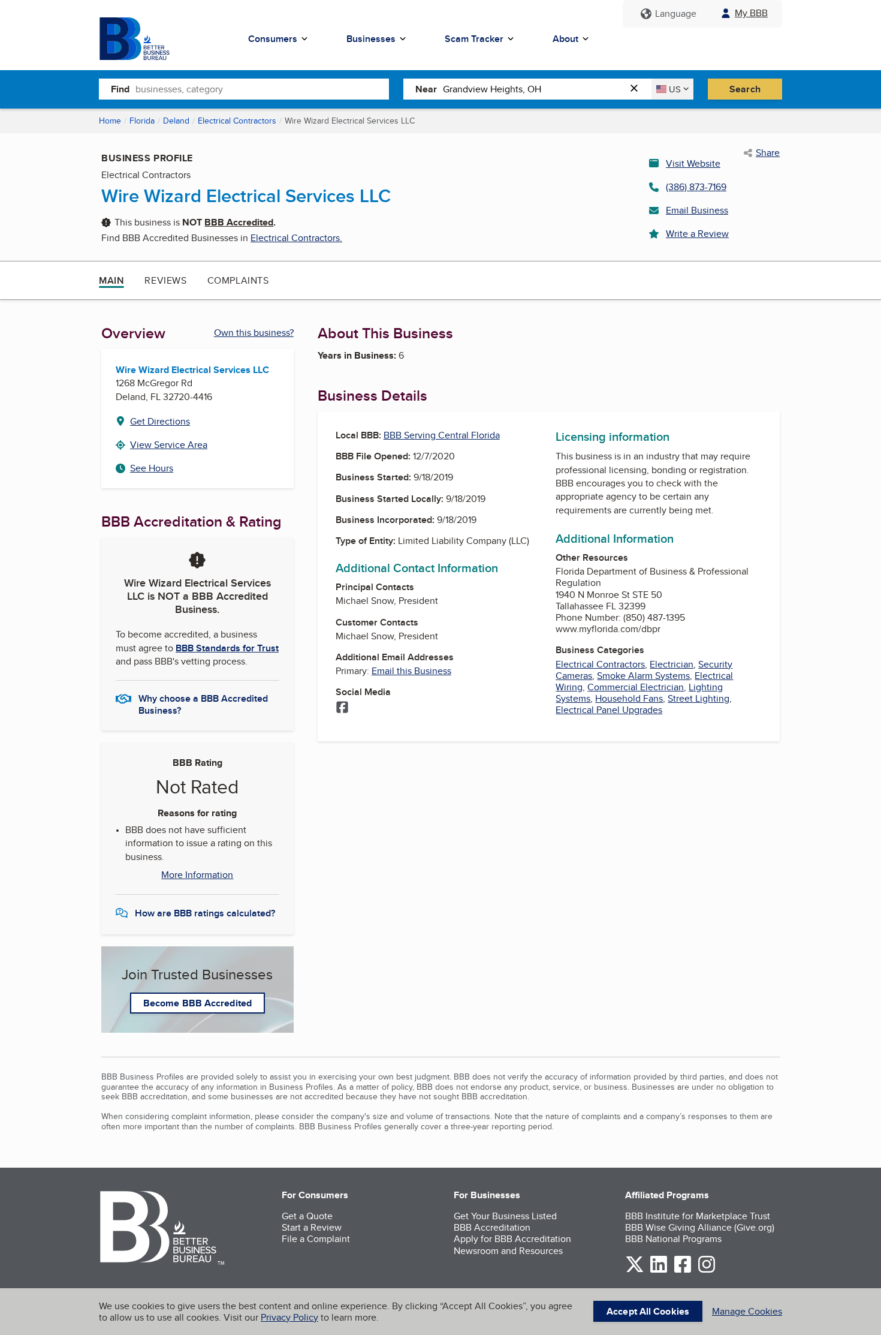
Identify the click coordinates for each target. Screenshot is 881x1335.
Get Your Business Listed (505, 1216)
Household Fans (629, 698)
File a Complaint (316, 1239)
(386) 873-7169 (696, 187)
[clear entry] (637, 89)
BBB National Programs (673, 1239)
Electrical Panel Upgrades (609, 710)
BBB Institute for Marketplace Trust (697, 1216)
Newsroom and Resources (508, 1251)
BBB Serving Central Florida (442, 435)
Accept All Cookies (648, 1311)
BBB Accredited (238, 222)
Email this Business (411, 671)
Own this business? (254, 332)
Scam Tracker (474, 39)
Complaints (238, 280)
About (565, 39)
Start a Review (312, 1227)
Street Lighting (698, 698)
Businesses (371, 39)
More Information (197, 875)
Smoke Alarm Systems (643, 675)
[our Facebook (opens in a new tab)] (682, 1270)
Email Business (697, 210)
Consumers (272, 39)
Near (426, 89)
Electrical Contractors (237, 121)
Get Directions (160, 421)
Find (120, 89)
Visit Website (693, 163)
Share (768, 153)
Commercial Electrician (635, 687)
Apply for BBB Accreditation (512, 1239)
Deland (176, 121)
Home (110, 121)
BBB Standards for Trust (227, 648)
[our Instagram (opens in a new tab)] (706, 1270)
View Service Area (168, 444)
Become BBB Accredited (197, 1003)
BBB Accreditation (492, 1227)
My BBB (751, 13)
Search (745, 89)
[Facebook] (342, 708)
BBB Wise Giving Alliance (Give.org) (699, 1227)
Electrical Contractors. (296, 238)
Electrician (671, 664)
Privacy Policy (289, 1317)
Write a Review (697, 233)
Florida (142, 121)
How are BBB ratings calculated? (205, 913)
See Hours (151, 468)
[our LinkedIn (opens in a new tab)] (658, 1270)
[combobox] (262, 89)
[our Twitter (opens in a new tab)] (634, 1270)
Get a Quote (307, 1216)
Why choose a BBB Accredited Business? (203, 703)
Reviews (165, 280)
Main (111, 280)
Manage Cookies (747, 1311)
